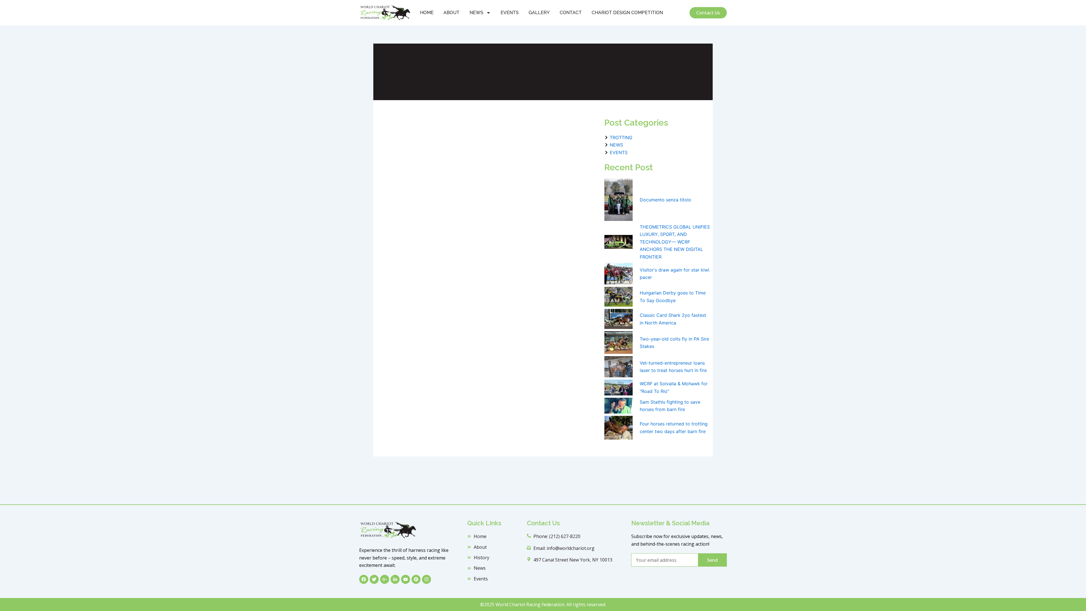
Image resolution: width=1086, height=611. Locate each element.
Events (510, 12)
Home (427, 12)
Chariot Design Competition (627, 12)
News (476, 12)
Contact (571, 12)
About (451, 12)
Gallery (539, 12)
